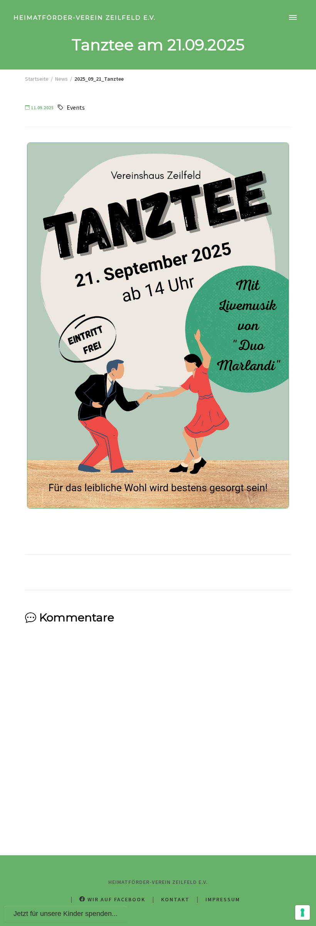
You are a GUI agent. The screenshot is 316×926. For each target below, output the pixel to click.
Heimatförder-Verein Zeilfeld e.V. (84, 17)
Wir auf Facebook (115, 899)
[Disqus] (158, 733)
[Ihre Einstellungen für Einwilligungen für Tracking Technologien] (302, 912)
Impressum (222, 899)
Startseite (37, 78)
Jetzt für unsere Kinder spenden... (65, 914)
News (61, 78)
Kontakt (175, 899)
